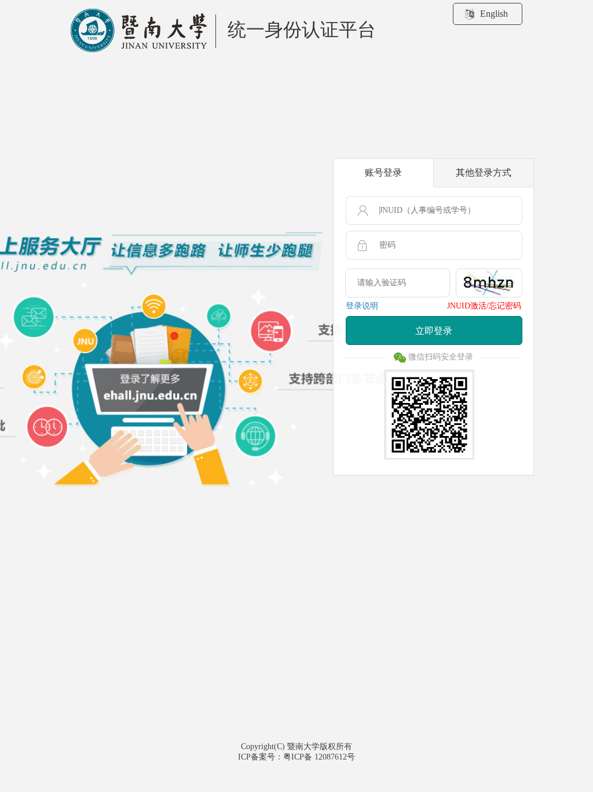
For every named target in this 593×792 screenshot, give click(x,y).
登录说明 (362, 305)
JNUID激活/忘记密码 (484, 305)
